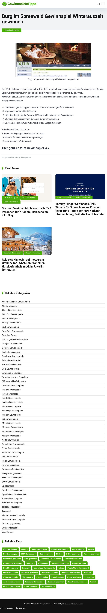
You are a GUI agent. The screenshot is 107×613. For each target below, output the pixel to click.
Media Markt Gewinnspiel (78, 568)
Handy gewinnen (79, 563)
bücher (59, 554)
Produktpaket (42, 577)
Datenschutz (20, 608)
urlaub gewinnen (31, 586)
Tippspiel (6, 511)
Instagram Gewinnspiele (12, 253)
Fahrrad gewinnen (91, 554)
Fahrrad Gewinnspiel (11, 360)
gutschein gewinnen (60, 563)
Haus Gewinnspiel (10, 394)
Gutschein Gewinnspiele (13, 385)
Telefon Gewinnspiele (12, 502)
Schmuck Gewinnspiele (12, 477)
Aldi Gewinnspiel (9, 306)
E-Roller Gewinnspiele (12, 348)
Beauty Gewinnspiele (11, 322)
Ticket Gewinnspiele (83, 197)
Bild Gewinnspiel (10, 554)
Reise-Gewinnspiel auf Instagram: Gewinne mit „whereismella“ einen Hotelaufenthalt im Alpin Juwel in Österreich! (23, 265)
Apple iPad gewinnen (60, 549)
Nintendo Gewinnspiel (70, 572)
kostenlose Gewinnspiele (44, 568)
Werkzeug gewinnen (11, 523)
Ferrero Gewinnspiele (12, 364)
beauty (91, 549)
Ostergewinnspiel (10, 577)
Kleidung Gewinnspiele (12, 410)
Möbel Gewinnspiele (11, 423)
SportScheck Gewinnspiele (14, 494)
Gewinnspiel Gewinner (12, 373)
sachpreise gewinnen (12, 582)
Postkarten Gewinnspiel (13, 452)
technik (93, 582)
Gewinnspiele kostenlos (51, 558)
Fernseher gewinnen (12, 558)
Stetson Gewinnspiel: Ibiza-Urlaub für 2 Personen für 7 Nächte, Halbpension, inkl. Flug (26, 212)
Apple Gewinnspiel (39, 549)
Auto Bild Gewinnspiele (12, 314)
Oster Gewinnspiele (11, 448)
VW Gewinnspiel (48, 586)
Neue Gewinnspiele (49, 572)
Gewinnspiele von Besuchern (15, 377)
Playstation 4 (27, 577)
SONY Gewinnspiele (11, 482)
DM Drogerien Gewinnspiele (15, 339)
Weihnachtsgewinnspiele (13, 519)
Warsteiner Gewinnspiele (13, 515)
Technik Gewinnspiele (12, 498)
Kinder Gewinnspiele (11, 406)
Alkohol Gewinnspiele (12, 310)
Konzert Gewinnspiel (11, 415)
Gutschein (30, 563)
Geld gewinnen (30, 558)
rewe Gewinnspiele (10, 465)
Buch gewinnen (46, 554)
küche (61, 568)
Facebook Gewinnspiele (13, 356)
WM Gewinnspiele (10, 528)
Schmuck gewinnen (56, 582)
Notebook (88, 572)
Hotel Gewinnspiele (11, 198)
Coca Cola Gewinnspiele (13, 331)
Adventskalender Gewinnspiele (16, 302)
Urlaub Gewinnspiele (11, 202)
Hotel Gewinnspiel (11, 568)
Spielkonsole (8, 486)
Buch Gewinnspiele (10, 327)
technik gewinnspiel (11, 586)
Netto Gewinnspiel (10, 440)
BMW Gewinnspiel (28, 554)
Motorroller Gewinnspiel (13, 431)
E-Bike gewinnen (73, 554)
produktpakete (57, 577)
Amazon (24, 549)
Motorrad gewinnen (29, 572)
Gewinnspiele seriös (73, 558)
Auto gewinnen (78, 549)
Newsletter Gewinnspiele (13, 444)
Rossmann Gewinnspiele (13, 469)
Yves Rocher (7, 532)
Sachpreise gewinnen (12, 473)
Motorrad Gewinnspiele (12, 427)
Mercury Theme (77, 604)
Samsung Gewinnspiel (34, 582)
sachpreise (89, 577)
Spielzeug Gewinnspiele (13, 490)
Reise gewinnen (26, 157)
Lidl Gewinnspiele (10, 419)
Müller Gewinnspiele (11, 436)
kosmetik (26, 568)
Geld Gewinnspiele (10, 369)
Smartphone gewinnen (77, 582)
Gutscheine (43, 563)
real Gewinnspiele (10, 456)
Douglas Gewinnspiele (12, 343)
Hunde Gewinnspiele (11, 398)
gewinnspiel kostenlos (12, 157)
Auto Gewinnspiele (10, 318)
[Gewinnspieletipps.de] (19, 3)
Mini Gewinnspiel (10, 572)
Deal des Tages (9, 335)
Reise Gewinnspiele (12, 30)
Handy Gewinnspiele (11, 390)
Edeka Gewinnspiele (11, 352)
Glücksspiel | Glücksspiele (14, 381)
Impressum (9, 608)
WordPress (66, 604)
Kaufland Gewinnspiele (12, 402)
